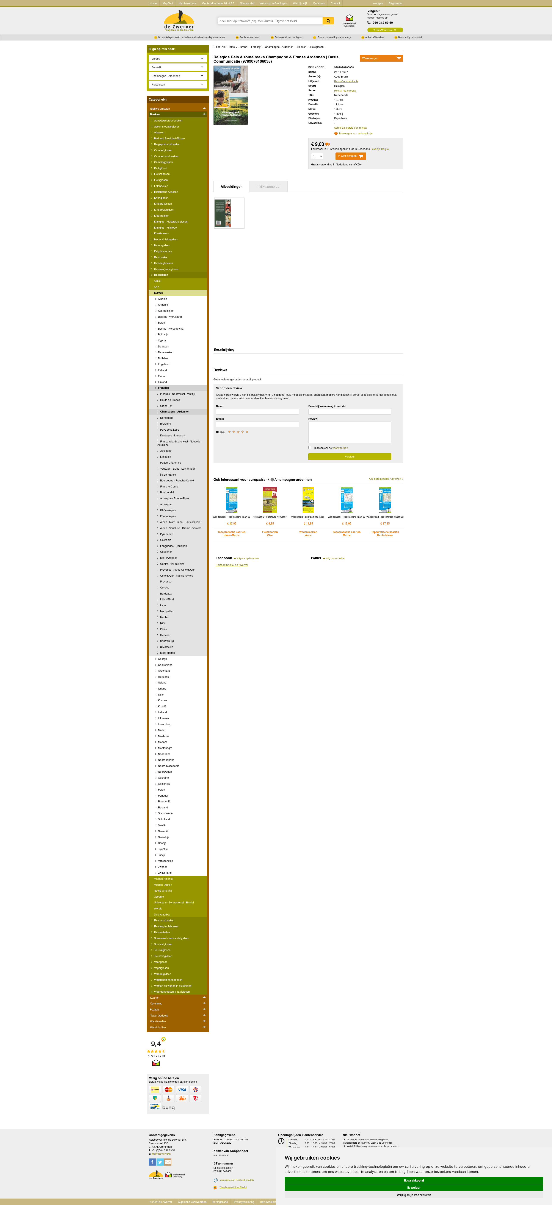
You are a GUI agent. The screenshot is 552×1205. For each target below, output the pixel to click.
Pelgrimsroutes (163, 251)
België (161, 322)
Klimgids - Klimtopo (165, 227)
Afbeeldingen (232, 186)
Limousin (165, 456)
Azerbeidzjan (165, 310)
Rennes (164, 635)
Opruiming (156, 1003)
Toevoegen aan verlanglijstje (356, 133)
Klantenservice (187, 3)
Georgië (162, 658)
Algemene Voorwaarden (192, 1201)
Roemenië (163, 801)
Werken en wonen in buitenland (172, 985)
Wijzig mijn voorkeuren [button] (414, 1195)
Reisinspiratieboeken (166, 926)
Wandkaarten (158, 1021)
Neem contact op (386, 30)
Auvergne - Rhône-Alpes (174, 498)
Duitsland (163, 358)
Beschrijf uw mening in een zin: (327, 406)
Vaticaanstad (165, 860)
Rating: (220, 432)
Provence (165, 581)
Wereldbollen (158, 1027)
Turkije (161, 855)
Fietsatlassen (162, 174)
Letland (162, 712)
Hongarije (163, 676)
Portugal (162, 795)
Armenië (162, 304)
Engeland (163, 364)
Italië (160, 694)
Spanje (161, 843)
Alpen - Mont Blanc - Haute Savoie (180, 522)
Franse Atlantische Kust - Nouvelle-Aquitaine (179, 443)
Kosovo (162, 700)
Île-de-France (168, 474)
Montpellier (166, 611)
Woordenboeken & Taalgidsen (172, 991)
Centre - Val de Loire (172, 563)
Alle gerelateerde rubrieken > (386, 478)
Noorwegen (164, 771)
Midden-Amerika (163, 878)
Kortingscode (220, 1201)
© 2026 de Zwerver (161, 1201)
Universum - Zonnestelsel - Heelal (174, 902)
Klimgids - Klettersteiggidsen (171, 221)
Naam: (220, 406)
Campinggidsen (163, 162)
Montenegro (164, 748)
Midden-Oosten (163, 884)
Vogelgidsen (161, 968)
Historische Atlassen (166, 191)
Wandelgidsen (162, 974)
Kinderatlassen (163, 203)
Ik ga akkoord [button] (414, 1180)
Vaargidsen (161, 962)
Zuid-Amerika (162, 914)
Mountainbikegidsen (166, 239)
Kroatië (161, 706)
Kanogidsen (161, 197)
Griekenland (164, 664)
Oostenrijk (163, 783)
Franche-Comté (169, 486)
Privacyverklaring (244, 1201)
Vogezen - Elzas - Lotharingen (178, 468)
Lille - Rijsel (167, 599)
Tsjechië (162, 849)
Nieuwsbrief (247, 3)
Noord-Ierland (165, 759)
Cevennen (166, 551)
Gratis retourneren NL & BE (218, 3)
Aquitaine (165, 450)
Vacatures (319, 3)
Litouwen (163, 718)
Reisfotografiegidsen (166, 269)
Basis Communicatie (346, 81)
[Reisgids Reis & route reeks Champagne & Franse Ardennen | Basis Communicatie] (230, 94)
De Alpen (163, 346)
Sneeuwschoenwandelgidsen (171, 938)
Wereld (158, 908)
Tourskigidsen (162, 950)
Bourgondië (167, 492)
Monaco (162, 742)
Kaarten (154, 997)
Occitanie (165, 540)
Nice (163, 623)
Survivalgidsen (163, 944)
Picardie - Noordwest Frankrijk (177, 393)
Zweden (162, 867)
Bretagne (165, 423)
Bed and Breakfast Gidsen (169, 138)
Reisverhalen (162, 932)
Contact (335, 3)
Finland (162, 382)
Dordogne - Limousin (172, 435)
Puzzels (154, 1009)
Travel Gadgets (159, 1015)
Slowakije (163, 837)
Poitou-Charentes (170, 462)
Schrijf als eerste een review (350, 127)
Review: (313, 418)
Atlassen (159, 132)
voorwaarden (340, 448)
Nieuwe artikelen (160, 108)
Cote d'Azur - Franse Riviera (176, 575)
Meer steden (167, 652)
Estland (162, 370)
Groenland (164, 670)
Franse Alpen (168, 516)
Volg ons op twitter (335, 558)
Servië (161, 825)
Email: (220, 418)
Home (153, 3)
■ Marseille (166, 647)
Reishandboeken (164, 920)
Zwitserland (164, 872)
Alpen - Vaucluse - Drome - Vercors (180, 528)
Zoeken (328, 20)
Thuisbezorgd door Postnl (233, 1187)
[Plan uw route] (167, 1162)
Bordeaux (166, 593)
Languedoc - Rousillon (173, 546)
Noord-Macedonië (168, 766)
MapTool (168, 3)
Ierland (161, 688)
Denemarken (165, 352)
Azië (156, 287)
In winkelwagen (347, 155)
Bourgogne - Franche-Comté (177, 480)
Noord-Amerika (163, 890)
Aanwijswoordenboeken (168, 120)
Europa (158, 292)
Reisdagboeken (163, 263)
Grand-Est (166, 406)
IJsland (161, 682)
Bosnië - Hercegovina (170, 328)
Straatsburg (167, 641)
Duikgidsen (161, 168)
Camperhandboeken (166, 156)
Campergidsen (163, 150)
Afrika (157, 281)
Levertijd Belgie (380, 149)
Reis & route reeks (345, 90)
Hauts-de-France (170, 400)
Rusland (162, 807)
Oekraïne (163, 777)
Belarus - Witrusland (169, 316)
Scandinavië (165, 813)
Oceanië (159, 896)
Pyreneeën (166, 534)
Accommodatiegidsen (167, 126)
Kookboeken (161, 233)
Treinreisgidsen (163, 956)
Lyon (163, 605)
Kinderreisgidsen (164, 209)
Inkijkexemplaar (269, 186)
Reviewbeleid (268, 1201)
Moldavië (163, 736)
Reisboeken (161, 257)
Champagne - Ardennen (174, 411)
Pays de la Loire (169, 429)
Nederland (164, 754)
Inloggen (378, 3)
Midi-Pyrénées (168, 557)
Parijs (163, 629)
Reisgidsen (161, 275)
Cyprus (161, 340)
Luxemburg (164, 724)
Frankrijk (163, 388)
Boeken (155, 114)
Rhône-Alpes (168, 510)
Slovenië (162, 831)
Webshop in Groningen (273, 3)
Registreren (396, 3)
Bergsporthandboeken (167, 144)
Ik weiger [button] (414, 1187)
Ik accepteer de (331, 448)
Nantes (164, 617)
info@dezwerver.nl (161, 1153)
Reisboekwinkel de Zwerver (232, 565)
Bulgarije (162, 334)
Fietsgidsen (161, 180)
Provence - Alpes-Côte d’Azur (177, 569)
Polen (161, 789)
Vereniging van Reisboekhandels (237, 1180)
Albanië (162, 298)
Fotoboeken (161, 186)
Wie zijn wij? (300, 3)
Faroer (161, 376)
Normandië (166, 417)
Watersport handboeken (168, 979)
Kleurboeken (161, 215)
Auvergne (166, 504)
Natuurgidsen (162, 245)
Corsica (164, 587)
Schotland (163, 819)
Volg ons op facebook (248, 558)
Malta (161, 730)
